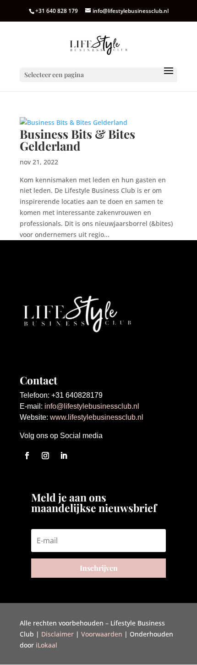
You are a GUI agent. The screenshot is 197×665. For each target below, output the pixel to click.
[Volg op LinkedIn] (63, 455)
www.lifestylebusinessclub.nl (96, 417)
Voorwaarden (101, 634)
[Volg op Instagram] (45, 455)
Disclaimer (57, 634)
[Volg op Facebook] (27, 455)
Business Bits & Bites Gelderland (77, 140)
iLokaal (46, 645)
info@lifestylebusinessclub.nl (91, 406)
